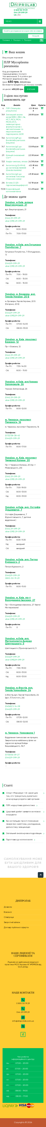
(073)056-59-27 (12, 755)
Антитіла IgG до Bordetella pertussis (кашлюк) (15, 149)
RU (19, 15)
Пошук (35, 36)
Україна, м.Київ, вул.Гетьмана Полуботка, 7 (23, 246)
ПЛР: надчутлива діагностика (20, 805)
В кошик (31, 89)
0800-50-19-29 (12, 578)
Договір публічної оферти (16, 928)
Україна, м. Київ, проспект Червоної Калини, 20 (21, 459)
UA (15, 15)
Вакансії (8, 912)
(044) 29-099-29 (12, 218)
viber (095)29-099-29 (14, 316)
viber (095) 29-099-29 (15, 221)
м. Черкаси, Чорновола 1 (20, 733)
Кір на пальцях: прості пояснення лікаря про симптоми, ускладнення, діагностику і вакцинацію (23, 824)
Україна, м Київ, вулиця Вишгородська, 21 (19, 203)
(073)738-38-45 (12, 436)
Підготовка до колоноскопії (19, 840)
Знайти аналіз (41, 40)
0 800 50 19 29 (20, 10)
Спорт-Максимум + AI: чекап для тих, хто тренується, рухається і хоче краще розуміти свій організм (22, 796)
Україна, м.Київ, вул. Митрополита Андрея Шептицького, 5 (18, 641)
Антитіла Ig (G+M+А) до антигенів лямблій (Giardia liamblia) (16, 168)
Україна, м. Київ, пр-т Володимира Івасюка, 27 (20, 599)
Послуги (16, 40)
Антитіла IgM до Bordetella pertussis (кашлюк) (15, 140)
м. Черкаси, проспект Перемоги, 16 (18, 421)
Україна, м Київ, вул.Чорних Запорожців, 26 (21, 383)
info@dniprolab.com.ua (23, 1021)
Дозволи (8, 907)
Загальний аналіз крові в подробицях (24, 833)
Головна (6, 40)
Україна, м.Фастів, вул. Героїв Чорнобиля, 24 (19, 689)
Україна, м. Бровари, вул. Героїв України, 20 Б (20, 295)
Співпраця (9, 917)
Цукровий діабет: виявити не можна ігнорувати (23, 813)
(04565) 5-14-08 (12, 706)
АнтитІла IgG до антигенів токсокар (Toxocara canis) (15, 176)
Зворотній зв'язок (12, 922)
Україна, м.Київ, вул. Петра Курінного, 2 (21, 561)
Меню (9, 21)
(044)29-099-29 (12, 263)
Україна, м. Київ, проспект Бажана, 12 (21, 340)
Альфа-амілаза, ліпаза (16, 162)
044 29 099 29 (20, 13)
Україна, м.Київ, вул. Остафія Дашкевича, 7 (22, 508)
